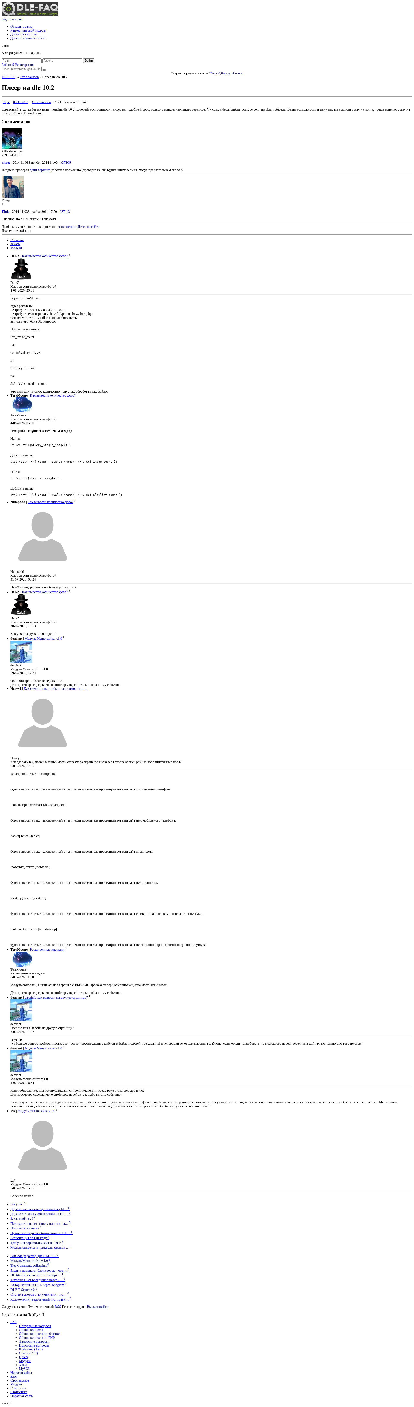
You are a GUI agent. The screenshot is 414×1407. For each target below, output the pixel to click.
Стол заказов (29, 77)
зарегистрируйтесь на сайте (78, 226)
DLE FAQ (9, 77)
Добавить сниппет (24, 34)
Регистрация (24, 65)
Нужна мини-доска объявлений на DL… (41, 1233)
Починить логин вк (26, 1228)
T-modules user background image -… (37, 1280)
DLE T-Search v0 (23, 1289)
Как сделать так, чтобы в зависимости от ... (55, 688)
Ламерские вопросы (34, 1341)
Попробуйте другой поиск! (226, 73)
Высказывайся (97, 1307)
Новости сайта (21, 1372)
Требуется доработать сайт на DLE (37, 1243)
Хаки (23, 1365)
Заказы (15, 244)
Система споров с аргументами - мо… (39, 1294)
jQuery (23, 1357)
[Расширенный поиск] (44, 70)
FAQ (13, 1322)
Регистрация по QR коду (29, 1238)
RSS (58, 1307)
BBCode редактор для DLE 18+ (34, 1256)
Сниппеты (18, 1388)
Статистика (18, 1392)
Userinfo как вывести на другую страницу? (56, 997)
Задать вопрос (12, 19)
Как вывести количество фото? (45, 256)
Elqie (6, 102)
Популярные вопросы (35, 1326)
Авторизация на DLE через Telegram (38, 1285)
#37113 (65, 211)
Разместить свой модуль (28, 30)
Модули (16, 248)
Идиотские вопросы (34, 1345)
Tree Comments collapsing (29, 1265)
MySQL (24, 1369)
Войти (89, 60)
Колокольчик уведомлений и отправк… (40, 1299)
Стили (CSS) (28, 1353)
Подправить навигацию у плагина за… (40, 1223)
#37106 (65, 162)
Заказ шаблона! (22, 1218)
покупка (17, 1204)
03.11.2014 (20, 102)
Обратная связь (21, 1396)
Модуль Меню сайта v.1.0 (43, 639)
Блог (13, 1376)
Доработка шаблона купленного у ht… (40, 1209)
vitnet (6, 162)
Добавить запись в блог (27, 38)
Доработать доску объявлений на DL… (40, 1214)
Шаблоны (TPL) (31, 1349)
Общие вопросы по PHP (37, 1337)
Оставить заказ (21, 26)
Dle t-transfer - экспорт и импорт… (36, 1275)
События (17, 240)
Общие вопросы (31, 1330)
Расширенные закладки (47, 949)
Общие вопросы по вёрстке (39, 1334)
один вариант (40, 170)
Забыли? (8, 65)
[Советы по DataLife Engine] (30, 15)
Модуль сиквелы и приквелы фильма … (41, 1247)
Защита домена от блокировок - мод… (39, 1270)
